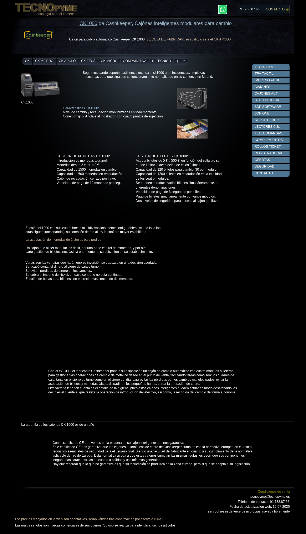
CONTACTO (275, 9)
